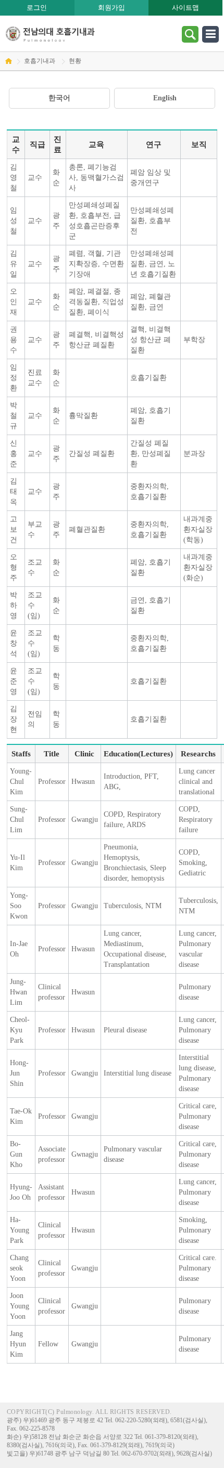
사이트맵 (185, 7)
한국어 (59, 98)
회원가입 (111, 7)
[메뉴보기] (210, 34)
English (165, 98)
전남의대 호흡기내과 (50, 34)
